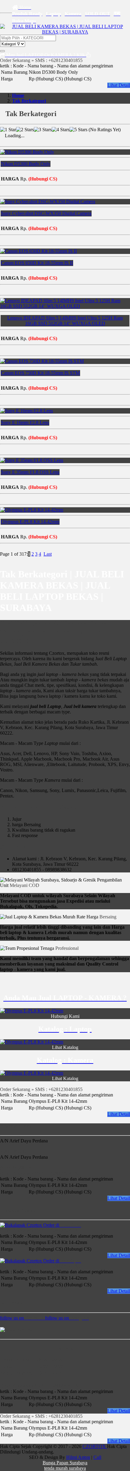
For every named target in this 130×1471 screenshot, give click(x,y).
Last (48, 554)
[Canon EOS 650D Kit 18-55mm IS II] (38, 251)
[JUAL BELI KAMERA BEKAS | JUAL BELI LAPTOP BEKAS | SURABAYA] (65, 31)
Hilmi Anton (78, 1457)
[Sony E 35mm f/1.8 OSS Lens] (31, 460)
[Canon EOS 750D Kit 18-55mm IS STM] (42, 361)
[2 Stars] (25, 129)
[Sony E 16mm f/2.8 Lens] (26, 410)
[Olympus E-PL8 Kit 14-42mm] (31, 509)
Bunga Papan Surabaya (65, 1462)
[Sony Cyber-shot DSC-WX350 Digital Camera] (47, 201)
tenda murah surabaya (65, 1468)
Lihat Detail (118, 85)
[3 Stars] (43, 129)
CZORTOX (95, 1446)
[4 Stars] (61, 129)
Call (97, 1457)
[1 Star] (8, 129)
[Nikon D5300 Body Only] (27, 151)
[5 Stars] (78, 129)
